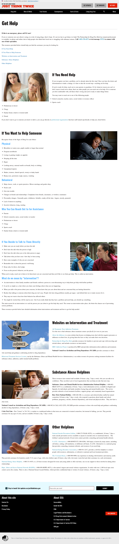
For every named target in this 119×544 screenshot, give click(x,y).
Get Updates (87, 5)
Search (104, 12)
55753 (102, 39)
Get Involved (100, 5)
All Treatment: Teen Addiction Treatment (65, 329)
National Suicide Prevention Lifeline (63, 433)
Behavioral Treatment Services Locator (14, 356)
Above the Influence (58, 335)
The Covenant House (59, 456)
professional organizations (60, 120)
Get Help (112, 5)
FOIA (55, 509)
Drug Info (13, 12)
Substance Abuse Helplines (10, 60)
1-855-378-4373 (84, 39)
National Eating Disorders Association (64, 450)
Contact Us (5, 502)
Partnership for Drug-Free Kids (62, 341)
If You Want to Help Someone (11, 52)
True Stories (43, 12)
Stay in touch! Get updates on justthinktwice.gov (24, 488)
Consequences (58, 12)
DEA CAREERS (111, 513)
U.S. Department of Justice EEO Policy (65, 523)
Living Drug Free (90, 12)
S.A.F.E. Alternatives (59, 441)
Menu (114, 12)
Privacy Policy (6, 509)
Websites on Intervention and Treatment (14, 56)
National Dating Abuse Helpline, (12, 461)
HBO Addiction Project (59, 347)
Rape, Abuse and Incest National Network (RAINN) (18, 467)
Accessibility (57, 502)
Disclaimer (5, 506)
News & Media (28, 12)
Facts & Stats (74, 12)
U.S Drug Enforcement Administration (65, 516)
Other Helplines (7, 63)
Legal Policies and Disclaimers (63, 513)
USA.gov (56, 527)
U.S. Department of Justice (62, 520)
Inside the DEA (58, 506)
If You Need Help (7, 49)
